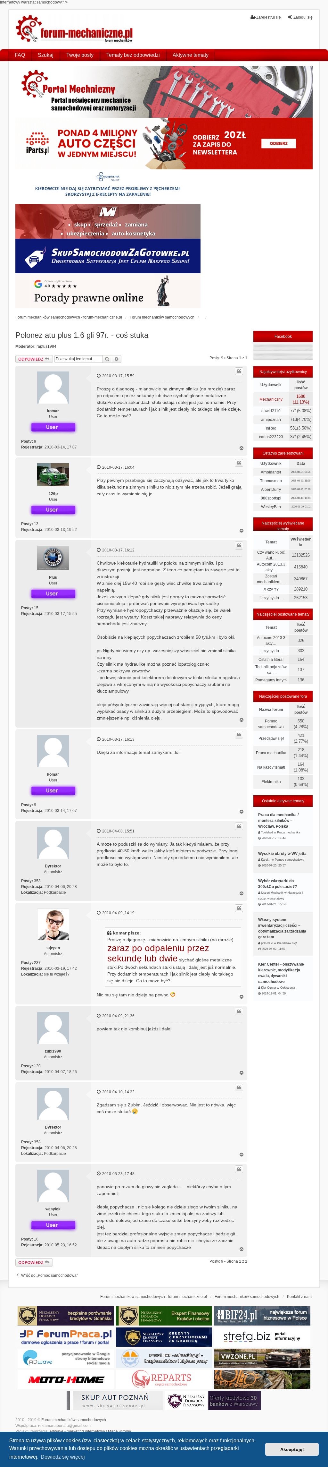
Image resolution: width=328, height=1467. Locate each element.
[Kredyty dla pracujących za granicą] (164, 1337)
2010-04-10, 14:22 (118, 1092)
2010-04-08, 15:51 (118, 831)
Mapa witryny (119, 1431)
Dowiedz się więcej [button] (63, 1457)
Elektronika (271, 782)
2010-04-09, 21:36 (118, 1016)
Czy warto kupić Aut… (271, 555)
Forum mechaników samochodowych (73, 1420)
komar (53, 411)
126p (53, 493)
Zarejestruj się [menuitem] (268, 17)
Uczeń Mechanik (272, 892)
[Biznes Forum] (262, 1315)
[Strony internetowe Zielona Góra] (65, 1358)
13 (36, 524)
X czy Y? (271, 589)
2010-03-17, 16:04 (118, 467)
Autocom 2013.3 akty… (271, 567)
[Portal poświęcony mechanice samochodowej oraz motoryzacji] (164, 92)
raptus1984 (46, 346)
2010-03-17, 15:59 (118, 376)
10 (36, 1239)
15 (36, 608)
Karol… (266, 859)
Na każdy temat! (271, 767)
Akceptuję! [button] (292, 1449)
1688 (300, 396)
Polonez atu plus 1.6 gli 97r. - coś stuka (81, 335)
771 (293, 410)
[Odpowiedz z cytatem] (239, 371)
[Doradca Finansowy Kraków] (164, 1315)
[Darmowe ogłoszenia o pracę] (65, 1337)
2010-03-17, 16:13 (118, 739)
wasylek (53, 1209)
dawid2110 (271, 411)
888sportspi (271, 498)
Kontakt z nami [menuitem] (300, 1296)
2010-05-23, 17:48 (118, 1174)
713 (293, 419)
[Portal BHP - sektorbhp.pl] (164, 1358)
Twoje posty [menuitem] (80, 55)
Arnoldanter (271, 472)
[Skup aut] (108, 256)
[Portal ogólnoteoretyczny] (262, 1337)
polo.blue (267, 943)
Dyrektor (53, 866)
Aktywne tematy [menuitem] (191, 55)
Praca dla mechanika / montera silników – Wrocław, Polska (278, 821)
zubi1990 (53, 1051)
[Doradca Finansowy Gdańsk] (65, 1315)
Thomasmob (271, 481)
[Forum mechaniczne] (75, 29)
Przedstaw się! (271, 738)
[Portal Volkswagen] (262, 1358)
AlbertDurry (271, 489)
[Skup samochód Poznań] (65, 1379)
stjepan (53, 948)
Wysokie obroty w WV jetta (282, 853)
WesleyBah (271, 507)
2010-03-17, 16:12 (118, 550)
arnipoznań (271, 419)
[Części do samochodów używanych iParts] (164, 143)
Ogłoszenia (287, 987)
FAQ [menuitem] (20, 55)
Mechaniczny (271, 399)
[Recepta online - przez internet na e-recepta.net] (108, 186)
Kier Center (268, 987)
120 (37, 1066)
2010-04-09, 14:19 (118, 913)
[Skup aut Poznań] (108, 221)
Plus (53, 577)
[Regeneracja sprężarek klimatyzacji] (164, 1379)
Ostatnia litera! (270, 659)
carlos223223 (271, 437)
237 (37, 962)
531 (293, 428)
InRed (271, 428)
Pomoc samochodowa (271, 724)
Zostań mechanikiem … (271, 579)
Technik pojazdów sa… (271, 670)
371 (293, 436)
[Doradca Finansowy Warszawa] (213, 1400)
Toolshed (267, 832)
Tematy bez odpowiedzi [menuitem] (133, 55)
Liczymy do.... (271, 598)
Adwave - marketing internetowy (77, 1431)
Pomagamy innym (271, 680)
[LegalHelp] (108, 290)
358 (37, 881)
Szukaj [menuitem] (45, 55)
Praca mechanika (271, 753)
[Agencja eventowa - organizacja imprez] (262, 1379)
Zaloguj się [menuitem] (303, 17)
